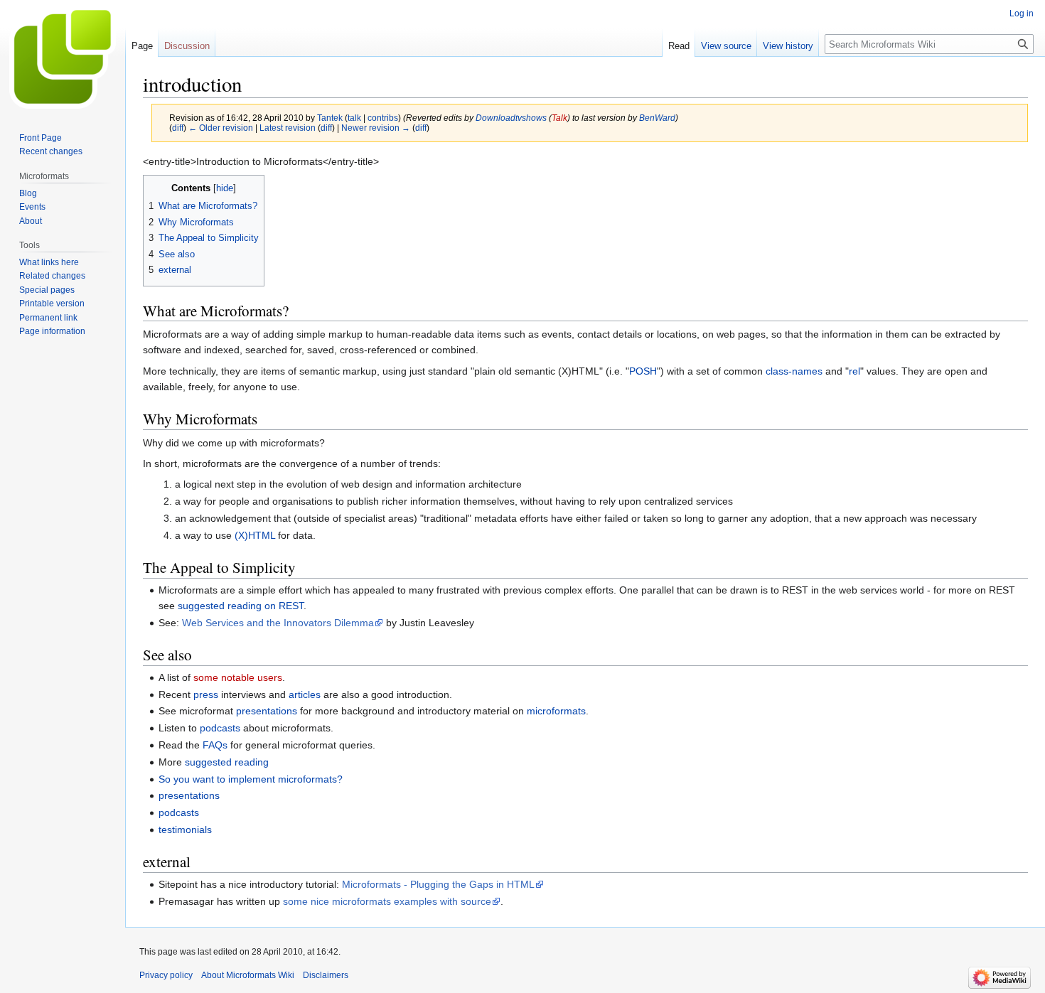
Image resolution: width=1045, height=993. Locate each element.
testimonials (185, 829)
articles (305, 694)
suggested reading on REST (241, 605)
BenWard (657, 117)
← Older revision (220, 127)
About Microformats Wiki (247, 975)
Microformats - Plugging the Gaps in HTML (438, 884)
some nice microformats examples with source (387, 901)
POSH (643, 371)
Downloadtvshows (511, 117)
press (205, 694)
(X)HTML (255, 535)
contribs (383, 117)
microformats (556, 710)
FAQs (215, 745)
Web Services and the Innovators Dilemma (278, 622)
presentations (266, 710)
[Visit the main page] (62, 57)
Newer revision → (375, 127)
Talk (559, 117)
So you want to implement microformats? (251, 779)
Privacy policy (166, 975)
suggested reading (227, 762)
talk (354, 117)
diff (177, 127)
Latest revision (287, 127)
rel (854, 371)
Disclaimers (325, 975)
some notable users (237, 677)
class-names (794, 371)
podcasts (220, 728)
